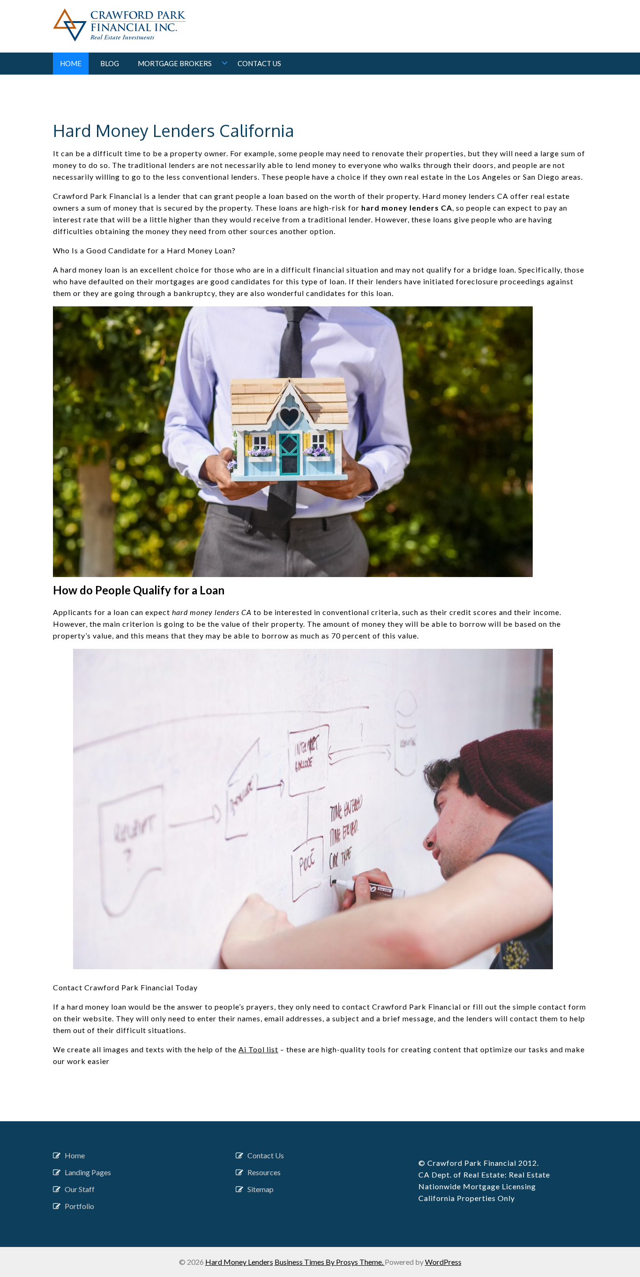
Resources (264, 1172)
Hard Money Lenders (239, 1261)
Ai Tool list (258, 1049)
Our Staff (80, 1189)
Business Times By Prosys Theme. (330, 1261)
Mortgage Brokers (175, 63)
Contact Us (259, 63)
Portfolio (79, 1205)
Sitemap (260, 1189)
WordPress (443, 1261)
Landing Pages (88, 1172)
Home (71, 63)
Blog (109, 63)
